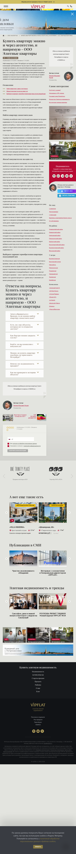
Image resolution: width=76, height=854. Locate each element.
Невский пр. (52, 265)
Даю (23, 443)
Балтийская (52, 280)
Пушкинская (52, 271)
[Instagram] (54, 176)
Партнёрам (38, 722)
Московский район (54, 251)
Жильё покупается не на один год (17, 91)
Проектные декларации (57, 749)
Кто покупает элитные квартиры (58, 102)
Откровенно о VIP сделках (56, 93)
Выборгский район (54, 241)
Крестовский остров (55, 262)
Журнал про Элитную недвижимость (59, 99)
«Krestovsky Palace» (54, 303)
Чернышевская (53, 274)
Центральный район (54, 235)
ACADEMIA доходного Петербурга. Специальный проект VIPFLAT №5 (52, 616)
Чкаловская (52, 277)
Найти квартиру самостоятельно (17, 89)
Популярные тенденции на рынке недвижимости (52, 572)
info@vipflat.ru (48, 743)
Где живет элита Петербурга (57, 96)
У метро (52, 255)
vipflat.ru (35, 761)
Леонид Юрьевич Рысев (54, 76)
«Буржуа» (51, 306)
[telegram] (62, 176)
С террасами (52, 215)
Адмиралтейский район (56, 229)
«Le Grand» (52, 300)
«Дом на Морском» (54, 309)
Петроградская (53, 268)
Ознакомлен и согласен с (25, 446)
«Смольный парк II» (54, 288)
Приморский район (54, 232)
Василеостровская (54, 258)
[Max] (58, 176)
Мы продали (38, 719)
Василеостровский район (56, 248)
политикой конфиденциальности (32, 446)
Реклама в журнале (38, 717)
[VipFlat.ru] (38, 6)
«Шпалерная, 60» (17, 527)
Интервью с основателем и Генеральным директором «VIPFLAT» (23, 573)
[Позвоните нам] (71, 6)
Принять (38, 847)
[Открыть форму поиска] (68, 6)
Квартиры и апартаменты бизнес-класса (60, 218)
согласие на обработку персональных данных (25, 443)
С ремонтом (52, 208)
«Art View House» (53, 291)
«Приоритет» (45, 527)
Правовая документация (42, 749)
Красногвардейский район (57, 245)
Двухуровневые (53, 212)
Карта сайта (68, 749)
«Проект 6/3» (52, 297)
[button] (6, 6)
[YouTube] (38, 731)
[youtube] (66, 176)
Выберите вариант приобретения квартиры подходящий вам (26, 94)
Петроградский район (55, 238)
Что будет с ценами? (55, 90)
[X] (42, 731)
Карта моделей (7, 751)
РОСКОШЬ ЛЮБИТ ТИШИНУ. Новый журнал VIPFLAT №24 (23, 615)
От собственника (54, 221)
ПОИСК (38, 725)
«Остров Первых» (54, 294)
